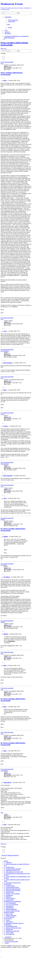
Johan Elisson (4, 770)
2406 (9, 568)
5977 (9, 322)
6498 (9, 417)
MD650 (3, 519)
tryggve (3, 414)
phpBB (9, 945)
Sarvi (2, 319)
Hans (2, 63)
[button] (4, 59)
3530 (9, 773)
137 (9, 815)
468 (9, 354)
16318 (9, 522)
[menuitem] (12, 20)
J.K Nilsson (4, 565)
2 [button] (4, 57)
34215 (9, 66)
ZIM (2, 812)
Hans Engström (5, 351)
